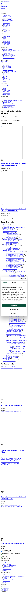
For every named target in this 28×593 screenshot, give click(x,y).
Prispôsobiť (13, 309)
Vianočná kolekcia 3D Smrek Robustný (14, 264)
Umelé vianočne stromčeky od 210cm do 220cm (16, 335)
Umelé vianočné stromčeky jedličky (13, 334)
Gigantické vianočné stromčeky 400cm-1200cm (13, 227)
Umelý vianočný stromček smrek (13, 354)
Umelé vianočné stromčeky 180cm (13, 332)
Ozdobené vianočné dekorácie (9, 229)
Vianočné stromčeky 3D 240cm (15, 320)
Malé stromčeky (6, 23)
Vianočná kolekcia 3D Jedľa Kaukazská (14, 254)
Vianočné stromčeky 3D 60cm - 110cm (17, 323)
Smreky (5, 29)
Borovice (5, 26)
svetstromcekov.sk (10, 591)
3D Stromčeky (6, 15)
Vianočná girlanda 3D (10, 247)
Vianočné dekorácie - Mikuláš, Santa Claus (12, 239)
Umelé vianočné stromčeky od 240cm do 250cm (16, 337)
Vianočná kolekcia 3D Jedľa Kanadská (14, 253)
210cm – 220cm (6, 41)
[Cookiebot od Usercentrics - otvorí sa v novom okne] (20, 278)
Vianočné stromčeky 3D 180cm (15, 318)
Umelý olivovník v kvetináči (12, 237)
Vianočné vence (6, 53)
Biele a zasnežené (7, 19)
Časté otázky (6, 562)
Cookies (5, 578)
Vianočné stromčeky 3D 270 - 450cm (17, 321)
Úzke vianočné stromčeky (11, 356)
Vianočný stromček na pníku (12, 357)
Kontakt (5, 570)
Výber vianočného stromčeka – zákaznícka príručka (14, 574)
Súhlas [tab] (5, 282)
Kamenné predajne (7, 569)
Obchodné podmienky (8, 566)
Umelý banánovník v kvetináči (12, 234)
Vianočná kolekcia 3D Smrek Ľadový (14, 262)
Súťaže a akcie (6, 581)
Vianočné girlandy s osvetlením (12, 249)
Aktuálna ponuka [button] (4, 61)
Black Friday (6, 226)
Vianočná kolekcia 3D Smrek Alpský (14, 259)
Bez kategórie (6, 224)
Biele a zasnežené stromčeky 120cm (16, 274)
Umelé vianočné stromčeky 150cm (13, 331)
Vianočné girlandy (7, 51)
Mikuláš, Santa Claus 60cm (12, 242)
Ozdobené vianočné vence (11, 359)
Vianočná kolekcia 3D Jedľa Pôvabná (14, 256)
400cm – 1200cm (7, 44)
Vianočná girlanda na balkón (12, 248)
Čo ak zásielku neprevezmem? (9, 565)
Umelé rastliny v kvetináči (8, 58)
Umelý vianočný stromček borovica (13, 353)
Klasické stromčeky (7, 18)
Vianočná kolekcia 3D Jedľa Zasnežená (14, 258)
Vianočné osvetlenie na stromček (10, 269)
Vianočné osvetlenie (7, 49)
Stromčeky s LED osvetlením (9, 21)
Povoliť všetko (14, 305)
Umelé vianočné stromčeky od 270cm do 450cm (16, 340)
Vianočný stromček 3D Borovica (16, 325)
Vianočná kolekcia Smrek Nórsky (13, 266)
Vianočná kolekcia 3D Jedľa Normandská (15, 255)
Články (4, 582)
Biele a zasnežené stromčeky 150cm (16, 275)
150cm (4, 38)
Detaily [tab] (14, 282)
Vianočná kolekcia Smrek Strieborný (14, 267)
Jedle (4, 27)
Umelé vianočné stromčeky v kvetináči (14, 342)
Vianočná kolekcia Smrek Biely (13, 265)
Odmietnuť (14, 313)
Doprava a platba (7, 564)
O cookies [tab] (23, 282)
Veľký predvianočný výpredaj (9, 238)
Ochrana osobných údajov (9, 579)
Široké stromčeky (7, 25)
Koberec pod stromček (8, 54)
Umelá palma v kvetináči (11, 233)
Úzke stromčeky (6, 24)
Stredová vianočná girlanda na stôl (13, 245)
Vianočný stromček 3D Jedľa (15, 326)
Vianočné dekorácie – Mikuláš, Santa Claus (12, 50)
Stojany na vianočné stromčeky (10, 231)
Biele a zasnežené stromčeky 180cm (16, 276)
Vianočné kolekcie (7, 30)
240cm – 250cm (6, 42)
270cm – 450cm (6, 43)
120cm (4, 37)
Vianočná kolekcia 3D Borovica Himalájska (15, 251)
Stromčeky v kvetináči (8, 20)
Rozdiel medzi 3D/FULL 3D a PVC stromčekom (13, 576)
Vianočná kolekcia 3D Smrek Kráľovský (15, 261)
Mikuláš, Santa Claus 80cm (12, 243)
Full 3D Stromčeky (7, 16)
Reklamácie (5, 567)
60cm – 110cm (6, 36)
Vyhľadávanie (16, 120)
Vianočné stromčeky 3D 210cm (15, 319)
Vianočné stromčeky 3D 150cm (15, 316)
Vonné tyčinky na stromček (9, 55)
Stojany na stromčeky (8, 56)
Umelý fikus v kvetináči (11, 235)
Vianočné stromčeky (7, 270)
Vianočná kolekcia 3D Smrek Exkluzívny (15, 260)
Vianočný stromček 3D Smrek (15, 327)
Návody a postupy (7, 577)
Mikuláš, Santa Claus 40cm (12, 240)
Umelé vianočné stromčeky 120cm (13, 330)
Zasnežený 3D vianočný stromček (16, 329)
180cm (4, 39)
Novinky (5, 31)
